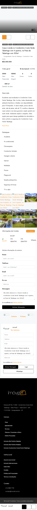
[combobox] (18, 284)
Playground (7, 175)
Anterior (14, 316)
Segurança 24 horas (10, 185)
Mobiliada (7, 166)
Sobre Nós (7, 466)
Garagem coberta (9, 156)
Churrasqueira (8, 146)
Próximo (23, 316)
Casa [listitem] (6, 422)
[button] (28, 37)
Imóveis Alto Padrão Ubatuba (12, 441)
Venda (10, 44)
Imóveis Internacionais (10, 463)
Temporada (5, 44)
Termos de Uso (18, 302)
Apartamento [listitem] (8, 425)
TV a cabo (7, 190)
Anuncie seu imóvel (9, 460)
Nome (4, 255)
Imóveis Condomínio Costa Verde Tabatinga (17, 448)
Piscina (6, 170)
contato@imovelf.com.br (12, 491)
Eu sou (4, 280)
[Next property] (30, 316)
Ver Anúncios (30, 231)
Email (4, 272)
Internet (6, 161)
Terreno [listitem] (7, 429)
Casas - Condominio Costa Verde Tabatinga (23, 44)
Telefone (5, 263)
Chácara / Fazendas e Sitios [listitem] (13, 432)
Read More (5, 126)
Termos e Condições (10, 477)
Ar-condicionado (9, 142)
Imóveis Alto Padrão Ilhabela (12, 444)
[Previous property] (6, 316)
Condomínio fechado (10, 151)
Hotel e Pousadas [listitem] (10, 435)
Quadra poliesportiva (10, 180)
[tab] (4, 37)
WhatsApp (19, 371)
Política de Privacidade (11, 473)
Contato (6, 470)
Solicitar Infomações (18, 307)
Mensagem (6, 289)
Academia (7, 137)
